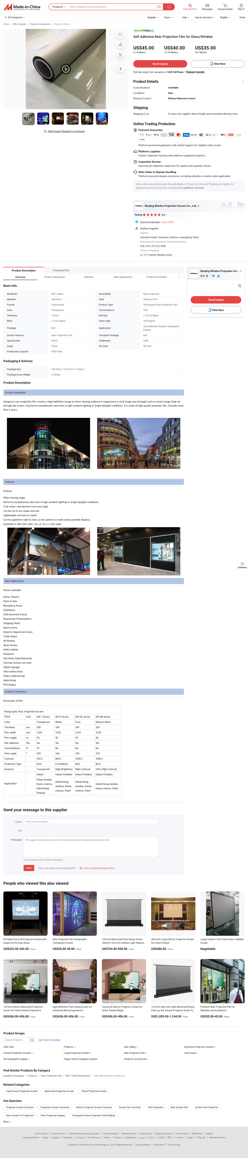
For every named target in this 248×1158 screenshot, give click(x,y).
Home (6, 24)
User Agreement (143, 1144)
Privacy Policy (174, 1144)
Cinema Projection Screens (17, 1052)
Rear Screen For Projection (20, 1115)
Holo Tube (8, 1046)
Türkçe (190, 1137)
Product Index (182, 1133)
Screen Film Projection (206, 1107)
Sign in (241, 8)
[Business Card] (239, 285)
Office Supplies (19, 24)
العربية (142, 1137)
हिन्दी (169, 1137)
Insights (209, 1133)
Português (68, 1137)
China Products (58, 1133)
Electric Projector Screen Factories (94, 1107)
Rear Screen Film (179, 1107)
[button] (172, 277)
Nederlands (130, 1137)
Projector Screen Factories (20, 1107)
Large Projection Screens (77, 1052)
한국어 (151, 1137)
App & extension (203, 17)
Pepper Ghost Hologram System (80, 1059)
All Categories (15, 17)
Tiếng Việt (201, 1137)
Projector (68, 1046)
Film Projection (155, 1107)
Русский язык (94, 1137)
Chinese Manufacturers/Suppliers (84, 1133)
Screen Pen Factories (130, 1107)
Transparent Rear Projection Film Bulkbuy (93, 1115)
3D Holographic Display (15, 1059)
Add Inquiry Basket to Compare (66, 131)
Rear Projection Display (53, 1115)
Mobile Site (197, 1133)
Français (80, 1137)
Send (29, 868)
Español (56, 1137)
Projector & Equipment (40, 24)
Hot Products (41, 1133)
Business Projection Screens (199, 1046)
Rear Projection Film (134, 1052)
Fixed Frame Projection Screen (22, 1091)
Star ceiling (129, 1046)
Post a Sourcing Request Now (97, 868)
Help (184, 17)
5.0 (202, 276)
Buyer (167, 17)
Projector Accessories (135, 1059)
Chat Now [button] (220, 63)
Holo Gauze (190, 1052)
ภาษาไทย (179, 1137)
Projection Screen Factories (55, 1107)
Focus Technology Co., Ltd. (102, 1144)
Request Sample (195, 71)
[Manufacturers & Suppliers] (21, 6)
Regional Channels (163, 1133)
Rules (242, 17)
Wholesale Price (128, 1133)
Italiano (107, 1137)
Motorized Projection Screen (59, 1091)
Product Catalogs (51, 1039)
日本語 (161, 1137)
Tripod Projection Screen (93, 1091)
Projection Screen (62, 24)
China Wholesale (110, 1133)
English (45, 1137)
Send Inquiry (160, 63)
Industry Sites (146, 1133)
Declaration (159, 1144)
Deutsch (118, 1137)
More (6, 1121)
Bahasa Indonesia (217, 1137)
